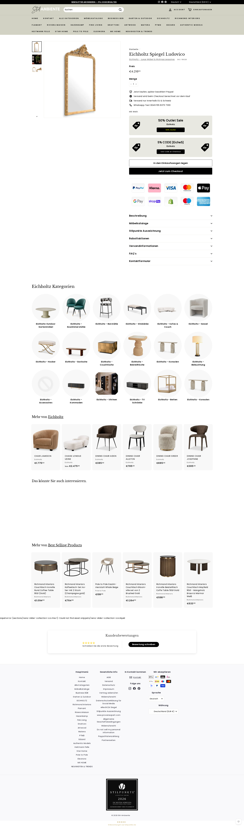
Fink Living (96, 25)
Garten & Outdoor (140, 18)
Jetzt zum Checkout (170, 171)
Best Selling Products (65, 545)
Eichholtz (55, 417)
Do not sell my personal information (108, 731)
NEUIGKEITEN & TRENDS (139, 31)
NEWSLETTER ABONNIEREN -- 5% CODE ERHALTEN (94, 2)
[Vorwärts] (37, 116)
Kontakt (48, 18)
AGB (109, 677)
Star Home (61, 31)
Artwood (130, 25)
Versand (109, 681)
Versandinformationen (143, 246)
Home (35, 18)
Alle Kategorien (69, 18)
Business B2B (116, 18)
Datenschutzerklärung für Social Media (108, 702)
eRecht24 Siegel (109, 707)
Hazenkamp (77, 25)
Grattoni (113, 25)
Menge (133, 78)
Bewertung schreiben (143, 644)
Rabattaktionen (139, 238)
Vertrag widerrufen (108, 692)
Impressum (108, 689)
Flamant (37, 25)
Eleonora (99, 31)
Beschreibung (138, 215)
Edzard (170, 25)
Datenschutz (108, 685)
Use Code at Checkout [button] (171, 152)
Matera (145, 25)
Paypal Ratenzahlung (108, 736)
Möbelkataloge (93, 18)
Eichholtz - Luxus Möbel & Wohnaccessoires (152, 59)
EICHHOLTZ (163, 18)
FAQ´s (132, 253)
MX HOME (115, 31)
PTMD (158, 25)
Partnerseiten (108, 740)
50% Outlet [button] (171, 130)
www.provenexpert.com (108, 715)
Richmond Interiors (187, 18)
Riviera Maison (56, 25)
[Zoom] (82, 79)
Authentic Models (191, 25)
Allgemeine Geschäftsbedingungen (108, 720)
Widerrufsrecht (108, 696)
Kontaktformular (139, 261)
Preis (132, 66)
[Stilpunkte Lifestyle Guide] (122, 809)
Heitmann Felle (41, 31)
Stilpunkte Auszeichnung (145, 231)
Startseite (133, 49)
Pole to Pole (81, 31)
